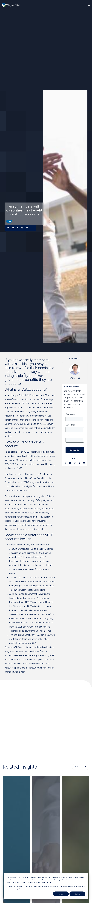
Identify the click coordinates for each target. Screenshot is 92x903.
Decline (77, 894)
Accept (61, 894)
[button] (8, 227)
